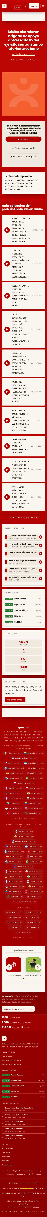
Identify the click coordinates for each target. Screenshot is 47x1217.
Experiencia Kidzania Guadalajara (19, 1108)
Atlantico (18, 616)
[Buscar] (25, 6)
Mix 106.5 (18, 622)
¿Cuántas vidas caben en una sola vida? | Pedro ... (23, 536)
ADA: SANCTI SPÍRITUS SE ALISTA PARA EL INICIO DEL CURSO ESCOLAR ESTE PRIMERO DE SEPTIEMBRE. (20, 497)
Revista (5, 1161)
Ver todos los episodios (25, 517)
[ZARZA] (4, 6)
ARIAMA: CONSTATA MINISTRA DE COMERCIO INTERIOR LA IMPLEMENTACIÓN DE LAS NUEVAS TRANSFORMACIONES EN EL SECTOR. (21, 230)
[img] (23, 1188)
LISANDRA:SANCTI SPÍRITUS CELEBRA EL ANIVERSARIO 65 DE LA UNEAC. (20, 446)
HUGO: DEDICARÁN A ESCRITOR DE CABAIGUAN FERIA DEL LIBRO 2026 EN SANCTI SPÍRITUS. (20, 469)
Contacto (6, 1153)
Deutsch (10, 1174)
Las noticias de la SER (14, 1122)
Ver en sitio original (25, 156)
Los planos (7, 1056)
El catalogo (7, 1148)
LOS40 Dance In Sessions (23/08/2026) (23, 569)
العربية (39, 1174)
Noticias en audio (23, 54)
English (16, 1171)
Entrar (34, 6)
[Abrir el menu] (42, 6)
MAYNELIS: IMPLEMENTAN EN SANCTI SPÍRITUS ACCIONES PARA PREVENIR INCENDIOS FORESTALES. (20, 363)
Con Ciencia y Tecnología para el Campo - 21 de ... (23, 577)
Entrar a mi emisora (11, 1064)
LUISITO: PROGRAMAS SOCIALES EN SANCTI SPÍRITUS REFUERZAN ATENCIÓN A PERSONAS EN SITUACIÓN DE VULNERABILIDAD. (20, 263)
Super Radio (19, 604)
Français (40, 1171)
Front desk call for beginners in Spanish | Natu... (23, 544)
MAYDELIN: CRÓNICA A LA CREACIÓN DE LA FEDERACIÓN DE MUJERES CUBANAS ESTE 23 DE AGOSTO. (20, 392)
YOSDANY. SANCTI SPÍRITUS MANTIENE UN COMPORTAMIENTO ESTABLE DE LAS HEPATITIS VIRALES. (20, 296)
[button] (21, 978)
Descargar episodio (25, 148)
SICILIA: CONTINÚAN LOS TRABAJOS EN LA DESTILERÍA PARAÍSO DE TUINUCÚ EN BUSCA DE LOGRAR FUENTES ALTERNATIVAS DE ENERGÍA (20, 329)
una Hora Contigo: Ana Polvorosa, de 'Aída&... (23, 561)
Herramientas (8, 1165)
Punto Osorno (20, 598)
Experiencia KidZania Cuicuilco (18, 1115)
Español (6, 1171)
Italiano (21, 1174)
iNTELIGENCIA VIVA (31, 1193)
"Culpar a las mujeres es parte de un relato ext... (23, 552)
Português (28, 1171)
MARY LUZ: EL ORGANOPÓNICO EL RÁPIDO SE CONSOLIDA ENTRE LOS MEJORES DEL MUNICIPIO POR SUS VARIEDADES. (20, 421)
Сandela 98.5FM (21, 610)
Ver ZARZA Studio (15, 700)
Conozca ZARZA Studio (18, 1009)
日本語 (31, 1174)
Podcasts (6, 1157)
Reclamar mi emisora (11, 1060)
